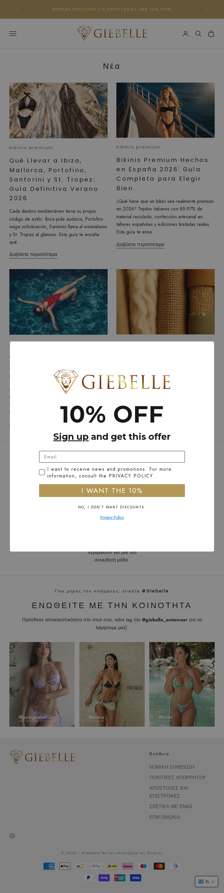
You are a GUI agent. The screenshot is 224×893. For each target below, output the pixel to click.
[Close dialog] (207, 347)
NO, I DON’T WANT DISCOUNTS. (112, 507)
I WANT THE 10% (112, 490)
